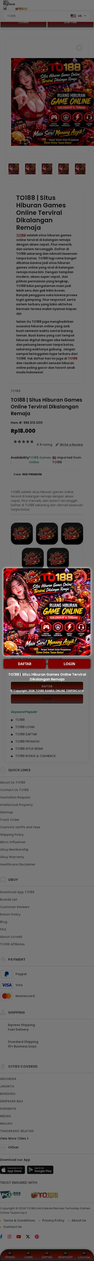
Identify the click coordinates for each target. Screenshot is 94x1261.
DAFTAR (24, 663)
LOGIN (69, 663)
